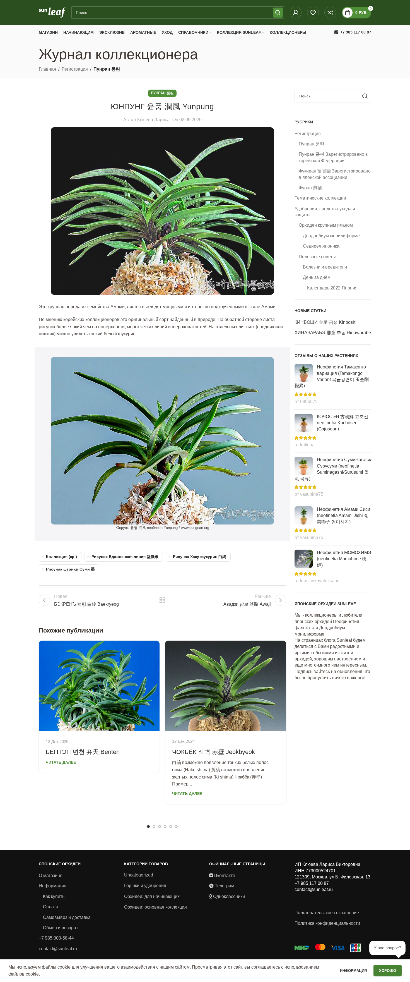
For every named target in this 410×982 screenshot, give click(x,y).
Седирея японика (321, 246)
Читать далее (61, 762)
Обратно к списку (162, 600)
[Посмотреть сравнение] (330, 12)
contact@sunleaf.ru (58, 948)
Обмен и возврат (60, 927)
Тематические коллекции (320, 198)
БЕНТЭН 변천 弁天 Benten (83, 751)
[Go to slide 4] (165, 826)
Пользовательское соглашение (327, 912)
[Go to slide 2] (154, 826)
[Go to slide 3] (159, 826)
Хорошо (387, 971)
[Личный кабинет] (295, 12)
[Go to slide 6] (176, 826)
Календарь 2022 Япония (332, 288)
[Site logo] (52, 12)
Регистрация (75, 69)
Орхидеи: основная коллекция (155, 907)
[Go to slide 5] (170, 826)
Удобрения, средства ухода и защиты (325, 211)
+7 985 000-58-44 (56, 938)
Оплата (50, 906)
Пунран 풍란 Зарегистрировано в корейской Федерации (333, 157)
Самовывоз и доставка (67, 917)
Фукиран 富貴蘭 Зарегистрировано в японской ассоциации (335, 174)
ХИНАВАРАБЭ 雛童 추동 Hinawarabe (333, 332)
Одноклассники (229, 896)
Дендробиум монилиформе (331, 235)
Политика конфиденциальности (327, 923)
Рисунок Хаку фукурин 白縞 (199, 556)
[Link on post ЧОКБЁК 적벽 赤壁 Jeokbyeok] (225, 686)
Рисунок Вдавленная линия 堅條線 (124, 556)
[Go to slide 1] (148, 826)
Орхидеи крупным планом (326, 225)
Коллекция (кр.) (61, 556)
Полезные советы (317, 256)
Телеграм (224, 885)
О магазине (50, 875)
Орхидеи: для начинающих (152, 896)
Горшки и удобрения (145, 885)
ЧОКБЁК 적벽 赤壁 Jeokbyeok (213, 751)
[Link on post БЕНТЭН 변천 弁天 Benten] (99, 686)
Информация (52, 885)
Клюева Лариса (153, 119)
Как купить (53, 896)
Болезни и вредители (325, 267)
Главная (47, 69)
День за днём (317, 277)
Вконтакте (224, 875)
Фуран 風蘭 (310, 187)
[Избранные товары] (313, 12)
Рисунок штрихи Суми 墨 (70, 569)
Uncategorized (138, 875)
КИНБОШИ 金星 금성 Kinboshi (325, 322)
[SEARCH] (278, 13)
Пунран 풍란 (106, 69)
